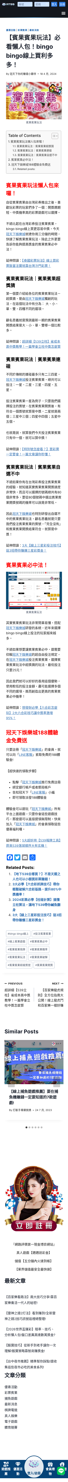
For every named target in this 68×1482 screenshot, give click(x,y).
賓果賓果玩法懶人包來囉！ (28, 141)
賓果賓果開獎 (44, 965)
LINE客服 (25, 755)
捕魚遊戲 (11, 1398)
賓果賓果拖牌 (16, 949)
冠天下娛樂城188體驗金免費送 (30, 164)
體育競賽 (11, 1427)
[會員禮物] (50, 1464)
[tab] (26, 1127)
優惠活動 (10, 30)
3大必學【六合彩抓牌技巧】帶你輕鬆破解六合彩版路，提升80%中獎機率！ (36, 889)
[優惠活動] (17, 1464)
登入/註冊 (34, 1473)
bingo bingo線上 (18, 933)
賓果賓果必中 (39, 941)
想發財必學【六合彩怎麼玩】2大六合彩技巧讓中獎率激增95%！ (31, 713)
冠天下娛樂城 (15, 234)
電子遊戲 (11, 1421)
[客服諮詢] (62, 1464)
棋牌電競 (11, 1410)
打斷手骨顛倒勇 (22, 1110)
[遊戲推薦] (6, 1464)
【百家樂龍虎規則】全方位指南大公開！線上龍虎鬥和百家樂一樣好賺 (50, 994)
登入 (54, 4)
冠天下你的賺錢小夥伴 (23, 73)
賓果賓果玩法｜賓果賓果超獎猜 (35, 146)
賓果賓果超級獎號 (19, 965)
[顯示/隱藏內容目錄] (53, 136)
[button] (63, 13)
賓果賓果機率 (39, 949)
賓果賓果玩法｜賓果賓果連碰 (34, 150)
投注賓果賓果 (42, 933)
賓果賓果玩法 (16, 957)
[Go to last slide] (11, 1082)
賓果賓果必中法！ (22, 159)
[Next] (56, 1082)
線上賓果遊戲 (16, 941)
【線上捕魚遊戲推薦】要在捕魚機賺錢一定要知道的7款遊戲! (33, 1097)
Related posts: (26, 168)
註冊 (62, 4)
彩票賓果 (22, 30)
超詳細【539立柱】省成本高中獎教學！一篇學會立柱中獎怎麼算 (17, 994)
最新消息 (34, 30)
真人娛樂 (11, 1416)
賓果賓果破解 (39, 957)
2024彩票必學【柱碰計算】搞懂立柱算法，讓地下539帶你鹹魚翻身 (36, 905)
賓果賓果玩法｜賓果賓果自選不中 (37, 155)
